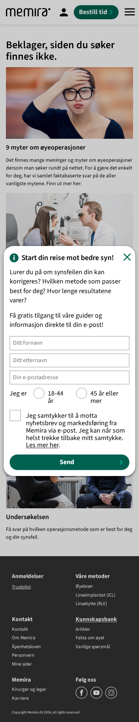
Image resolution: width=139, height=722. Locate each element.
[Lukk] (127, 257)
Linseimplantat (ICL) (95, 595)
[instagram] (111, 697)
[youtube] (96, 697)
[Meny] (129, 12)
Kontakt (20, 630)
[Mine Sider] (64, 12)
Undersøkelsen (27, 517)
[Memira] (28, 12)
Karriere (20, 699)
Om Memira (24, 638)
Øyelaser (84, 587)
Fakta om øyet (90, 638)
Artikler (83, 630)
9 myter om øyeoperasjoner (46, 147)
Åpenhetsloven (26, 647)
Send (67, 462)
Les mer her (42, 445)
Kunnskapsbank (96, 619)
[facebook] (82, 697)
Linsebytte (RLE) (91, 604)
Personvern (23, 656)
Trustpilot (21, 587)
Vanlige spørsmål (93, 647)
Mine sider (22, 664)
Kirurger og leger (29, 690)
